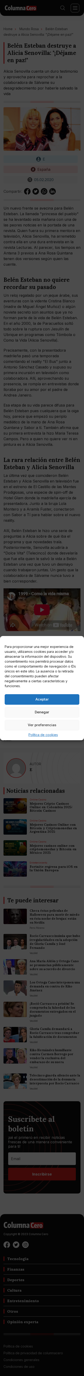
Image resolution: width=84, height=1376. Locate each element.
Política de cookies (43, 735)
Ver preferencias (42, 725)
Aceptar (42, 699)
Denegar (42, 712)
